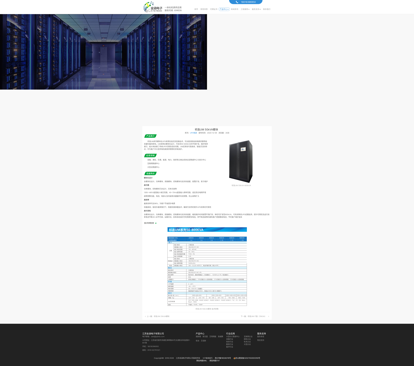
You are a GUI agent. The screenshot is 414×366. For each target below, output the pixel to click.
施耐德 (198, 336)
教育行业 (229, 344)
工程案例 (244, 9)
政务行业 (229, 342)
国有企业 (247, 339)
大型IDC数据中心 (233, 336)
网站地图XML (201, 361)
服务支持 (255, 9)
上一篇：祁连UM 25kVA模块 (158, 316)
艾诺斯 (203, 341)
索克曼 (205, 336)
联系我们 (267, 9)
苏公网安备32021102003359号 (247, 358)
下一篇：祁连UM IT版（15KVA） (254, 316)
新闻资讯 (234, 9)
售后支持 (260, 340)
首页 (196, 9)
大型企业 (247, 344)
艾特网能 (212, 336)
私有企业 (247, 342)
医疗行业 (229, 347)
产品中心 (223, 9)
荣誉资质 (204, 9)
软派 (197, 341)
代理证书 (213, 9)
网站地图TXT (215, 361)
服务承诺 (260, 336)
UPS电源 (193, 133)
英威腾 (220, 336)
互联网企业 (248, 336)
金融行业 (229, 339)
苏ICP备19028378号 (223, 358)
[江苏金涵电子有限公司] (163, 7)
